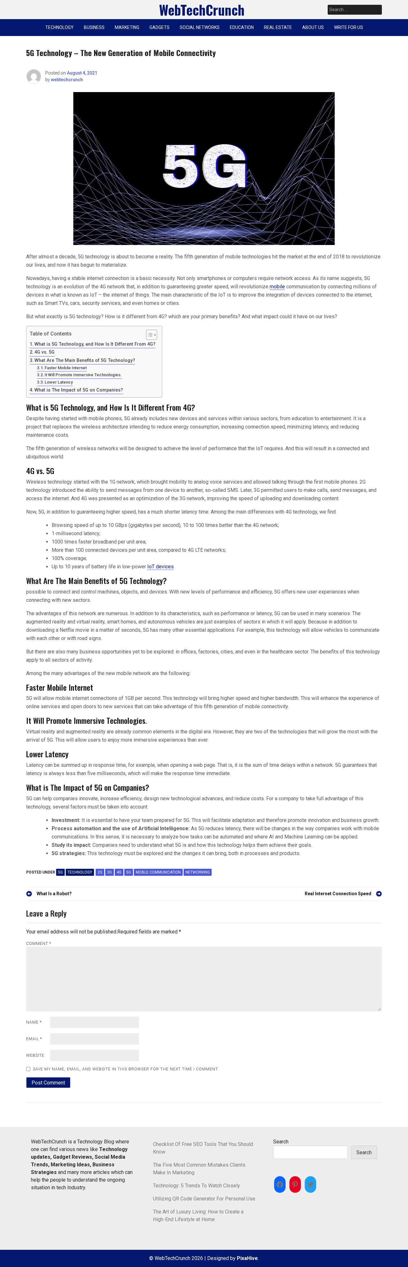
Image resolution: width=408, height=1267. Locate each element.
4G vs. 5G (44, 352)
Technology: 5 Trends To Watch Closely (196, 1186)
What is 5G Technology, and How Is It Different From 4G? (95, 344)
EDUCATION (242, 27)
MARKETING (127, 27)
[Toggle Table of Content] (148, 334)
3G (109, 872)
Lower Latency (59, 382)
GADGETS (159, 27)
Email (34, 1039)
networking (198, 872)
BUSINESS (94, 27)
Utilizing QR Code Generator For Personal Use (204, 1199)
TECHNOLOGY (59, 27)
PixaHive (247, 1258)
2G (100, 872)
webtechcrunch (67, 79)
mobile (277, 287)
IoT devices (160, 567)
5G (60, 872)
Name (34, 1022)
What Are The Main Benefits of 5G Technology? (84, 360)
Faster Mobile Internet (66, 367)
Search (280, 1142)
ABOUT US (313, 27)
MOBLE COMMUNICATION (158, 872)
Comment (38, 943)
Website (35, 1055)
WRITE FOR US (348, 27)
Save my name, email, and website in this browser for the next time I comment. (126, 1069)
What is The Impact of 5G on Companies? (78, 390)
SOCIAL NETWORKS (200, 27)
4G (119, 872)
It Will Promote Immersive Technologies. (83, 374)
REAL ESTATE (278, 27)
